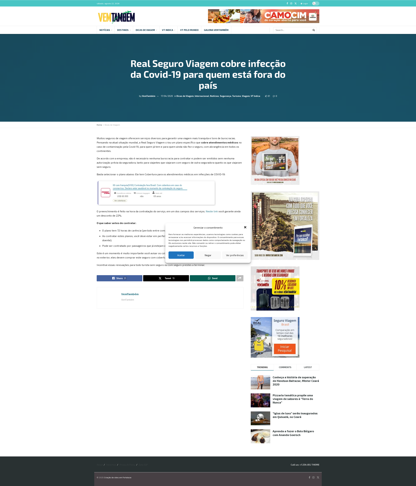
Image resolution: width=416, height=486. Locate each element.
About (100, 464)
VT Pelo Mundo (189, 30)
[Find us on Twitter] (295, 3)
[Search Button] (314, 30)
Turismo (236, 96)
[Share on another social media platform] (239, 278)
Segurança (225, 96)
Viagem (246, 96)
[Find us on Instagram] (291, 3)
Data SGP (143, 464)
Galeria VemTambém (216, 30)
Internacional (202, 96)
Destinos (123, 30)
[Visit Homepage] (116, 16)
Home (99, 125)
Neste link (212, 211)
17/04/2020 (167, 96)
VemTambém (148, 96)
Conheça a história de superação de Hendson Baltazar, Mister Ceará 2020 (296, 381)
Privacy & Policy (127, 464)
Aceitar (181, 255)
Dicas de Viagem (145, 30)
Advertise (111, 464)
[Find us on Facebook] (287, 3)
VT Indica (167, 30)
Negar (208, 255)
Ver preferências (235, 255)
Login (305, 3)
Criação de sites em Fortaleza (117, 477)
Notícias (104, 30)
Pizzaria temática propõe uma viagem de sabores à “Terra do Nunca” (293, 399)
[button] (245, 228)
